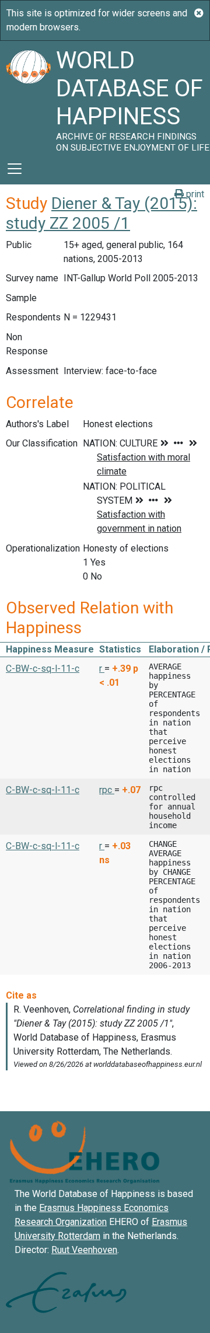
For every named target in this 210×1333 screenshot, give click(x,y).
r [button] (101, 668)
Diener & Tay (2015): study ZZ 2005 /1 (101, 213)
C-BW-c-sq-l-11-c (42, 668)
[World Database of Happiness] (28, 97)
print (194, 194)
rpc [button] (106, 789)
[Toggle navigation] (14, 169)
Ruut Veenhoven (84, 1249)
